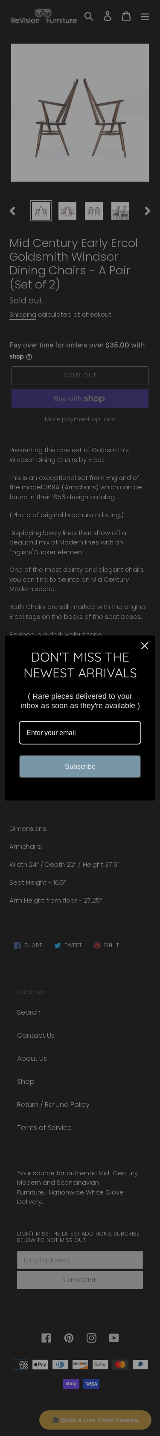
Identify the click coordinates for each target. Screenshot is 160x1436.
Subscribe (80, 766)
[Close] (144, 646)
